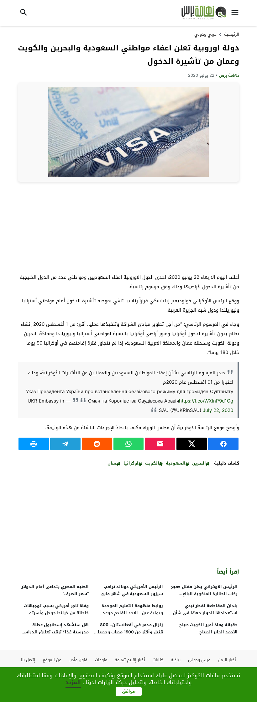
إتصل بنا (28, 660)
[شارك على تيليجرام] (65, 444)
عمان (112, 463)
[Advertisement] (128, 227)
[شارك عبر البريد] (160, 444)
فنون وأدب (78, 660)
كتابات (158, 660)
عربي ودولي (205, 34)
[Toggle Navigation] (236, 13)
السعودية (176, 463)
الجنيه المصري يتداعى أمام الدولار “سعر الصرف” (55, 590)
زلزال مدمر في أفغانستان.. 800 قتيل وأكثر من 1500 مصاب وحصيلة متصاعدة (129, 632)
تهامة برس (229, 75)
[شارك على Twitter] (191, 444)
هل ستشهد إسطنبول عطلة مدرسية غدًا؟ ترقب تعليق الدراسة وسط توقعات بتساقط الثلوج (55, 632)
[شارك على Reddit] (97, 444)
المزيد (73, 682)
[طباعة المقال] (33, 444)
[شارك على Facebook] (223, 444)
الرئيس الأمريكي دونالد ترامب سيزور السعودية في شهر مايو (132, 590)
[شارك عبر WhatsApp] (128, 444)
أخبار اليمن (227, 660)
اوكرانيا (131, 463)
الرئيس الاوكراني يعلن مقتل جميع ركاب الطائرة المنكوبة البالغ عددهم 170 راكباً (204, 594)
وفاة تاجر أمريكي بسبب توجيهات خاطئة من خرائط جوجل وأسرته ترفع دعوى (56, 613)
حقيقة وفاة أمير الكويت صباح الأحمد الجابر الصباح (208, 628)
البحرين (199, 463)
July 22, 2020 (218, 410)
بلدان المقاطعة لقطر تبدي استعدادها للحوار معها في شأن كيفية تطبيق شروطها (205, 613)
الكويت (152, 463)
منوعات (101, 660)
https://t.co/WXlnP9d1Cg (206, 401)
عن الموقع (52, 660)
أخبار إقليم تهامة (130, 660)
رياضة (176, 660)
